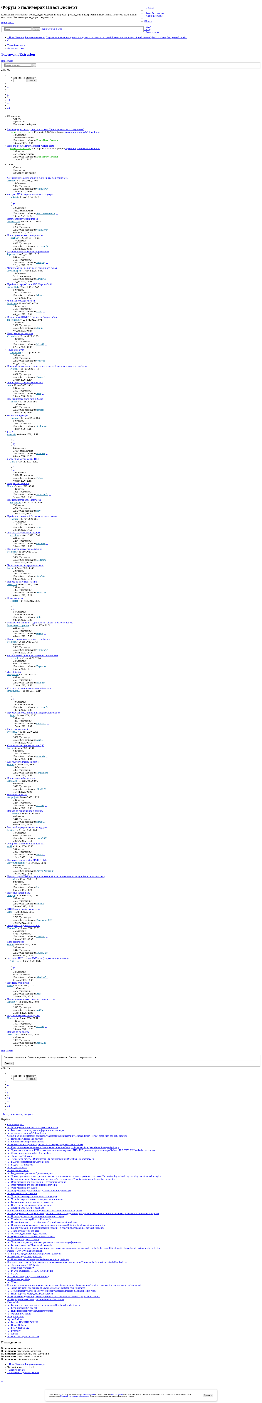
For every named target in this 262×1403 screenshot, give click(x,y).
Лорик (39, 328)
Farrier (39, 854)
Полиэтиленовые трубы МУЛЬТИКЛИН (28, 860)
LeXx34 (14, 197)
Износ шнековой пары (18, 892)
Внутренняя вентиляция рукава (23, 1015)
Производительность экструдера (24, 500)
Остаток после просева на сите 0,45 (25, 745)
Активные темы (15, 48)
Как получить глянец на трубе (23, 761)
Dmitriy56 (41, 279)
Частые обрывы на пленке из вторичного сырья (32, 268)
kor (38, 887)
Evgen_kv (15, 658)
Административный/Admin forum (82, 132)
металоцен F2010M (17, 794)
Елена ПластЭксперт (20, 132)
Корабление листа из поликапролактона (28, 251)
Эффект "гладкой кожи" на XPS (23, 532)
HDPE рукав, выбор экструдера (23, 909)
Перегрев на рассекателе (20, 333)
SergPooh (14, 238)
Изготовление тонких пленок (22, 219)
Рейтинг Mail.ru (117, 1394)
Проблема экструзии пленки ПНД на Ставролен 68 (33, 712)
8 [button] (7, 94)
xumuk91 (40, 821)
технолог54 (42, 189)
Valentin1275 (13, 221)
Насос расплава (15, 598)
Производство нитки (18, 982)
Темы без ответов (16, 45)
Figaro (39, 478)
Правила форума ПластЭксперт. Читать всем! (30, 145)
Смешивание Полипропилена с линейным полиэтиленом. (37, 178)
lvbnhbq (40, 295)
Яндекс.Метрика (89, 1394)
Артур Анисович (16, 862)
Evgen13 (14, 369)
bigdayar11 (12, 254)
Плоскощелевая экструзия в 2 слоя (25, 399)
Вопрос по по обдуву (18, 1032)
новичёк (11, 434)
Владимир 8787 (44, 920)
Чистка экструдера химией (21, 300)
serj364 (39, 633)
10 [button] (8, 100)
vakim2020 (41, 838)
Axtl (9, 385)
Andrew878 (15, 352)
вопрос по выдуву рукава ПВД (23, 459)
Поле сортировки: (37, 1057)
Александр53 (14, 270)
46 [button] (8, 108)
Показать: (9, 1057)
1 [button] (7, 86)
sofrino (10, 764)
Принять (208, 1395)
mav (38, 510)
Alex (38, 393)
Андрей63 (12, 287)
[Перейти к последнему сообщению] (59, 140)
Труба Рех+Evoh (15, 349)
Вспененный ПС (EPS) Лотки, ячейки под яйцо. (32, 317)
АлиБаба (40, 576)
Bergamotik (12, 674)
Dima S (13, 461)
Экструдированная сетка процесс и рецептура (31, 999)
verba (10, 985)
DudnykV (12, 928)
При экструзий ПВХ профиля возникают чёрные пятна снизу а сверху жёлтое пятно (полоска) (56, 876)
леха (38, 527)
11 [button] (8, 102)
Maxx (10, 568)
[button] (8, 75)
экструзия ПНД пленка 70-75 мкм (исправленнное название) (38, 958)
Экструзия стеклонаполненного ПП (26, 843)
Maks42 (40, 344)
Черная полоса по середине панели (25, 565)
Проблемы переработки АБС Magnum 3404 (29, 284)
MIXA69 (11, 830)
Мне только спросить (18, 625)
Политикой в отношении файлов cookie (74, 1396)
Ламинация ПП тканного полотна (25, 382)
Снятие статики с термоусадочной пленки (29, 688)
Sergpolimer (42, 772)
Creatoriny (12, 336)
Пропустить (7, 22)
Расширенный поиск (51, 29)
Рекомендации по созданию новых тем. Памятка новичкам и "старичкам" (45, 129)
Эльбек (13, 879)
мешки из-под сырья (17, 415)
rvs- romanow (14, 319)
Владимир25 (13, 691)
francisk (13, 401)
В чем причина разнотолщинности (25, 235)
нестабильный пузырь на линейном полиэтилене (32, 655)
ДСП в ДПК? (14, 671)
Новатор (14, 418)
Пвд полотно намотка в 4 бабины (24, 549)
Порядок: (74, 1057)
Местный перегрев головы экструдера (27, 827)
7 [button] (7, 91)
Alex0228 (12, 584)
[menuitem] (154, 13)
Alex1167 (12, 180)
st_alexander (42, 426)
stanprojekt (12, 797)
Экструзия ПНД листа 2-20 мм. (23, 925)
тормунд (40, 262)
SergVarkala (15, 502)
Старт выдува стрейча (18, 729)
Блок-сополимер (15, 942)
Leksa (39, 311)
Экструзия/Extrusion (18, 54)
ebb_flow (14, 535)
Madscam (12, 303)
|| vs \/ (10, 431)
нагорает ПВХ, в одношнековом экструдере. (30, 194)
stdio (38, 617)
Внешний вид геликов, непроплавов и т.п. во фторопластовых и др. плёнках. (47, 366)
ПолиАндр (42, 952)
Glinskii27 (41, 723)
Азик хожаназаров (45, 213)
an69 (9, 846)
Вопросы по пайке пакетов (21, 778)
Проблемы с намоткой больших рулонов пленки (32, 516)
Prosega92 (12, 731)
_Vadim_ (40, 936)
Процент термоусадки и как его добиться (28, 639)
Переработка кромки (18, 483)
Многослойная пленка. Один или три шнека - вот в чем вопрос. (40, 622)
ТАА (12, 715)
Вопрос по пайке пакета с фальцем (25, 811)
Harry (10, 486)
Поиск (36, 29)
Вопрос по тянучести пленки (22, 581)
